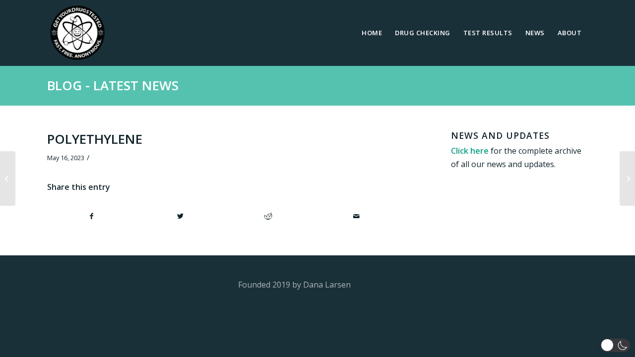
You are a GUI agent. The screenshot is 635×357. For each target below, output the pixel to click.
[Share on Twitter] (180, 216)
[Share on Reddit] (269, 216)
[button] (615, 345)
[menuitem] (371, 33)
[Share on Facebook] (92, 216)
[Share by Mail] (356, 216)
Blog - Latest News (113, 85)
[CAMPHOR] (7, 178)
